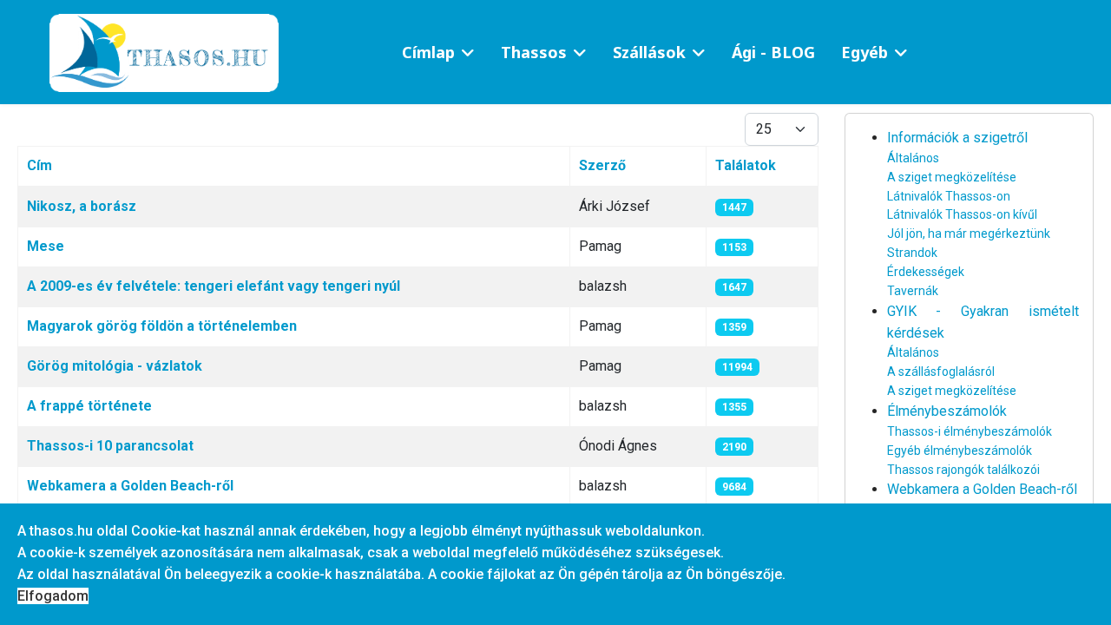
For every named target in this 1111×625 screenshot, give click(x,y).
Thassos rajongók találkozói (963, 470)
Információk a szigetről (957, 137)
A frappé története (89, 406)
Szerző (602, 165)
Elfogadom (53, 596)
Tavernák (912, 291)
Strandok (912, 253)
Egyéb (864, 52)
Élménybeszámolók (947, 411)
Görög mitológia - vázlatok (114, 366)
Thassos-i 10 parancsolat (110, 446)
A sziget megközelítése (951, 177)
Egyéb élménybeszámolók (959, 450)
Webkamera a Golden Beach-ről (130, 485)
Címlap (428, 52)
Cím (39, 165)
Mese (45, 246)
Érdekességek (925, 272)
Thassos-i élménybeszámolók (969, 431)
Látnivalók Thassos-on (948, 196)
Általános (913, 158)
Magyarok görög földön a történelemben (162, 326)
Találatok (745, 165)
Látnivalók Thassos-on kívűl (962, 214)
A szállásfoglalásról (941, 371)
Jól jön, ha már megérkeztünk (968, 233)
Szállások (649, 52)
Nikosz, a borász (81, 206)
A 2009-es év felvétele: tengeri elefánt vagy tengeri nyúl (213, 286)
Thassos (534, 52)
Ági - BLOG (773, 52)
